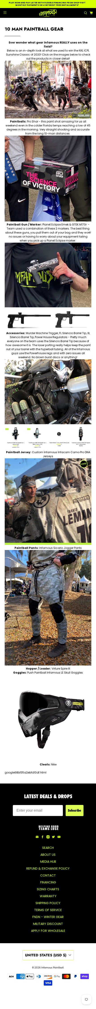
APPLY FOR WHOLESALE (48, 930)
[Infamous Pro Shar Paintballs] (48, 220)
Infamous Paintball (52, 967)
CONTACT (48, 875)
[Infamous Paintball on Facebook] (42, 837)
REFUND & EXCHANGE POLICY (48, 868)
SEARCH (48, 848)
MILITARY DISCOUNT (48, 924)
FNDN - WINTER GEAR (48, 917)
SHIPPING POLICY (48, 903)
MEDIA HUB (48, 861)
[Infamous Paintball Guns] (48, 306)
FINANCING (48, 882)
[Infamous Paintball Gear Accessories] (48, 423)
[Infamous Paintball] (48, 13)
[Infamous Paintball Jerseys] (48, 544)
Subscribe (74, 810)
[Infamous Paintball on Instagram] (48, 837)
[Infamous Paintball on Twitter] (53, 837)
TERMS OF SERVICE (48, 910)
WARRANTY (48, 896)
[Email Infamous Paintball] (37, 837)
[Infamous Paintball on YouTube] (59, 837)
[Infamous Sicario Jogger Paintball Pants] (48, 664)
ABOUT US (48, 854)
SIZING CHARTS (48, 889)
